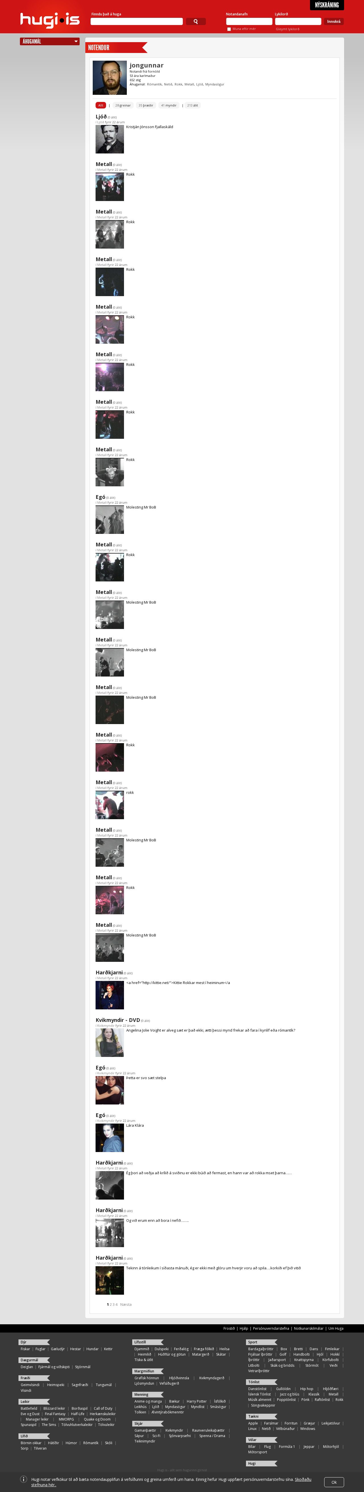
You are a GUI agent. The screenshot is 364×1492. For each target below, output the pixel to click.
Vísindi (26, 1390)
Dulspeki (162, 1349)
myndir (169, 105)
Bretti (298, 1349)
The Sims (49, 1424)
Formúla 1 (287, 1446)
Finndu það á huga (106, 14)
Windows (307, 1428)
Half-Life (77, 1413)
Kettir (108, 1349)
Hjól (320, 1354)
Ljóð (199, 84)
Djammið (142, 1349)
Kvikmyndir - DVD (118, 1019)
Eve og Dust (30, 1413)
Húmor (71, 1442)
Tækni (253, 1416)
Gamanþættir (145, 1430)
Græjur (309, 1423)
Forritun (291, 1423)
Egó (101, 496)
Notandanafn (237, 14)
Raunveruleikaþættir (208, 1430)
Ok (334, 1482)
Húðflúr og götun (172, 1354)
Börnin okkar (31, 1442)
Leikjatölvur (331, 1423)
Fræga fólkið (204, 1349)
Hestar (75, 1349)
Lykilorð (281, 14)
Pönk (305, 1399)
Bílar (252, 1446)
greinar (123, 105)
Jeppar (309, 1446)
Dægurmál (29, 1360)
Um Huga (336, 1328)
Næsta (126, 1304)
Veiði (334, 1365)
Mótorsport (257, 1452)
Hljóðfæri (330, 1388)
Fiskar (25, 1349)
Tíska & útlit (144, 1359)
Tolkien (140, 1412)
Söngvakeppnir (263, 1405)
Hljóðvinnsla (179, 1378)
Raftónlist (322, 1399)
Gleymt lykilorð (287, 29)
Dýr (23, 1342)
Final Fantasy (55, 1413)
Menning (141, 1394)
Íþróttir (254, 1359)
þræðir (146, 105)
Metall (189, 84)
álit (192, 105)
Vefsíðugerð (169, 1383)
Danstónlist (257, 1388)
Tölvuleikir (106, 1424)
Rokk (178, 84)
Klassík (314, 1394)
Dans (314, 1349)
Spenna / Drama (212, 1435)
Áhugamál (32, 41)
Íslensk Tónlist (259, 1394)
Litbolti (253, 1365)
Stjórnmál (82, 1366)
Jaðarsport (277, 1359)
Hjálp (244, 1328)
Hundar (92, 1349)
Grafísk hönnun (147, 1378)
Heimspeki (55, 1384)
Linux (252, 1428)
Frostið (229, 1328)
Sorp (24, 1448)
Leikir (25, 1401)
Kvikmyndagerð (211, 1378)
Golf (283, 1354)
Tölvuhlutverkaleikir (77, 1424)
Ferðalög (181, 1349)
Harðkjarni (109, 972)
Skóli (108, 1442)
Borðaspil (80, 1408)
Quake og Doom (97, 1419)
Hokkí (335, 1354)
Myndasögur (214, 84)
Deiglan (27, 1366)
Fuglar (41, 1349)
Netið (168, 84)
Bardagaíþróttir (261, 1349)
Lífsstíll (140, 1342)
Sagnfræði (80, 1384)
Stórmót (311, 1365)
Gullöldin (283, 1388)
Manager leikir (37, 1419)
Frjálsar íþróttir (260, 1354)
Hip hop (306, 1388)
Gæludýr (58, 1349)
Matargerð (200, 1354)
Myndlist (197, 1406)
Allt (100, 105)
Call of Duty (103, 1408)
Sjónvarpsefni (180, 1435)
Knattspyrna (304, 1359)
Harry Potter (197, 1401)
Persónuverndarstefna (271, 1328)
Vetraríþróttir (259, 1370)
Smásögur (218, 1406)
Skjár (139, 1423)
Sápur (139, 1435)
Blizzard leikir (54, 1408)
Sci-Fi (156, 1435)
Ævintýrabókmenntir (168, 1412)
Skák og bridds (282, 1365)
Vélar (252, 1439)
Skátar (221, 1354)
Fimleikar (332, 1349)
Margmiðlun (144, 1371)
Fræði (25, 1378)
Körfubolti (330, 1359)
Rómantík (154, 84)
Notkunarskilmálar (309, 1328)
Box (284, 1349)
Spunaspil (28, 1424)
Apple (253, 1423)
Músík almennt (259, 1399)
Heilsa (224, 1349)
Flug (267, 1446)
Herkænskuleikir (103, 1413)
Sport (252, 1342)
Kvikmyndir (106, 1025)
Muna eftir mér (244, 28)
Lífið (24, 1436)
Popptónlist (286, 1399)
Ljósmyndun (144, 1383)
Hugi (252, 1463)
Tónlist (254, 1382)
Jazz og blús (289, 1394)
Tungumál (104, 1384)
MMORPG (66, 1419)
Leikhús (140, 1406)
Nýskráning (327, 5)
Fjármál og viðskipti (54, 1366)
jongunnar (147, 65)
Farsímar (271, 1423)
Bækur (174, 1401)
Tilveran (40, 1448)
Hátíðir (53, 1442)
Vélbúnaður (285, 1428)
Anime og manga (148, 1401)
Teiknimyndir (145, 1441)
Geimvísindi (30, 1384)
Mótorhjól (331, 1446)
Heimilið (144, 1354)
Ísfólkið (220, 1401)
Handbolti (301, 1354)
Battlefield (29, 1408)
